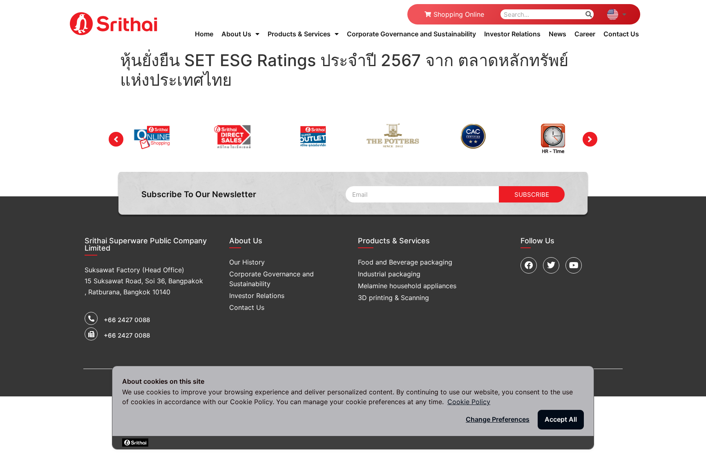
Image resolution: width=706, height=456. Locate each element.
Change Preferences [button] (498, 419)
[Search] (589, 14)
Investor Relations (512, 34)
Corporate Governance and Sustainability (411, 34)
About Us (236, 34)
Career (584, 34)
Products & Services (299, 34)
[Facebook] (529, 265)
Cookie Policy (468, 402)
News (557, 34)
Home (204, 34)
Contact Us (621, 34)
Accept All (561, 419)
